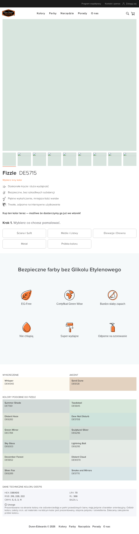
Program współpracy (91, 3)
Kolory (41, 13)
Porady (82, 13)
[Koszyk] (133, 13)
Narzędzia (67, 13)
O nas (94, 13)
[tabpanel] (69, 84)
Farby (52, 13)
